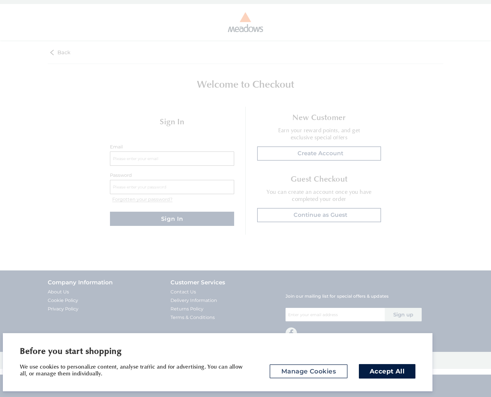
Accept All (387, 371)
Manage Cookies (308, 371)
